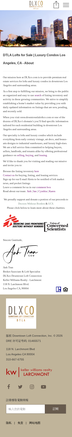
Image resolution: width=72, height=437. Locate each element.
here (36, 171)
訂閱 (55, 408)
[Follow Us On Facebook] (8, 387)
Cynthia (42, 191)
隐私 (9, 422)
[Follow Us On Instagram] (32, 387)
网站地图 (34, 422)
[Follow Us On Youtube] (43, 387)
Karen (52, 191)
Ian (35, 191)
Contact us (9, 175)
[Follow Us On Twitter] (20, 387)
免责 (20, 422)
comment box (43, 187)
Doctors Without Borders (31, 203)
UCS (50, 203)
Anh (29, 191)
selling (20, 155)
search (38, 95)
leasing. (43, 155)
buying (29, 155)
